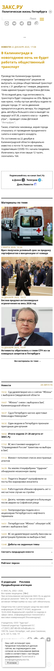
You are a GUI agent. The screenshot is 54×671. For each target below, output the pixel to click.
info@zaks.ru (28, 628)
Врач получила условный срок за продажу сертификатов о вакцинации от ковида (26, 252)
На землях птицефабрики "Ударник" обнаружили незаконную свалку (24, 470)
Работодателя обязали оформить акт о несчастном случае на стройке (26, 491)
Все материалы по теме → (27, 361)
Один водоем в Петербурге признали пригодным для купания (25, 425)
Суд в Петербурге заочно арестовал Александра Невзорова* (24, 414)
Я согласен (12, 663)
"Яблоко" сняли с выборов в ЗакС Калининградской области (22, 404)
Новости (6, 47)
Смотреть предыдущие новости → (27, 552)
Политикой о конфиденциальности (20, 658)
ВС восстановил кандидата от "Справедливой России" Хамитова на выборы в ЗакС (26, 447)
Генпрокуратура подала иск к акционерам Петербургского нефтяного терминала (23, 513)
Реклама (24, 581)
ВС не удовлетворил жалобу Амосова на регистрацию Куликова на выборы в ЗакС (26, 535)
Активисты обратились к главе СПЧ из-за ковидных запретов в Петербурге (25, 352)
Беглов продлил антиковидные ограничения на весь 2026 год (19, 302)
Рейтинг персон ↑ (27, 563)
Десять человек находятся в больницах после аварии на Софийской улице (26, 501)
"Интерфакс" (8, 122)
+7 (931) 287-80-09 (10, 628)
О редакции (8, 581)
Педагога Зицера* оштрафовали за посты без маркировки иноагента (23, 480)
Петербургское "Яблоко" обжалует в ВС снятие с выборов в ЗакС (26, 525)
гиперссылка (17, 601)
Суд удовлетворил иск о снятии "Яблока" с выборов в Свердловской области (26, 393)
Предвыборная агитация (16, 585)
